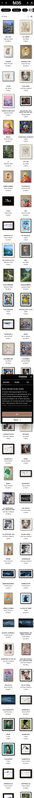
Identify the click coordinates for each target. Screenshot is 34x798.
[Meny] (2, 3)
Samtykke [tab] (6, 382)
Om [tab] (28, 382)
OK (17, 414)
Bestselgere (16, 10)
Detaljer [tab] (17, 382)
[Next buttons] (31, 10)
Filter (5, 16)
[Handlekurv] (32, 3)
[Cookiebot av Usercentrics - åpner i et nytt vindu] (20, 377)
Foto (25, 10)
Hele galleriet (6, 10)
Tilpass (16, 420)
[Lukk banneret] (31, 377)
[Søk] (6, 3)
